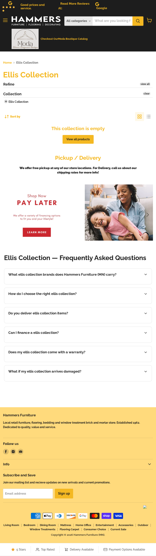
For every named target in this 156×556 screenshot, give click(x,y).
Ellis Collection (18, 101)
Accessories (125, 525)
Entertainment (105, 525)
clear (147, 93)
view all (145, 84)
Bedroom (29, 525)
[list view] (148, 116)
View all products (78, 139)
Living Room (11, 525)
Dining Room (48, 525)
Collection (12, 94)
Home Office (83, 525)
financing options (40, 342)
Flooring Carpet (69, 529)
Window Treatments (42, 529)
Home (7, 62)
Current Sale (118, 529)
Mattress (65, 525)
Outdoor (143, 525)
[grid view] (139, 116)
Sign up (64, 493)
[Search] (137, 21)
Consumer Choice (95, 529)
